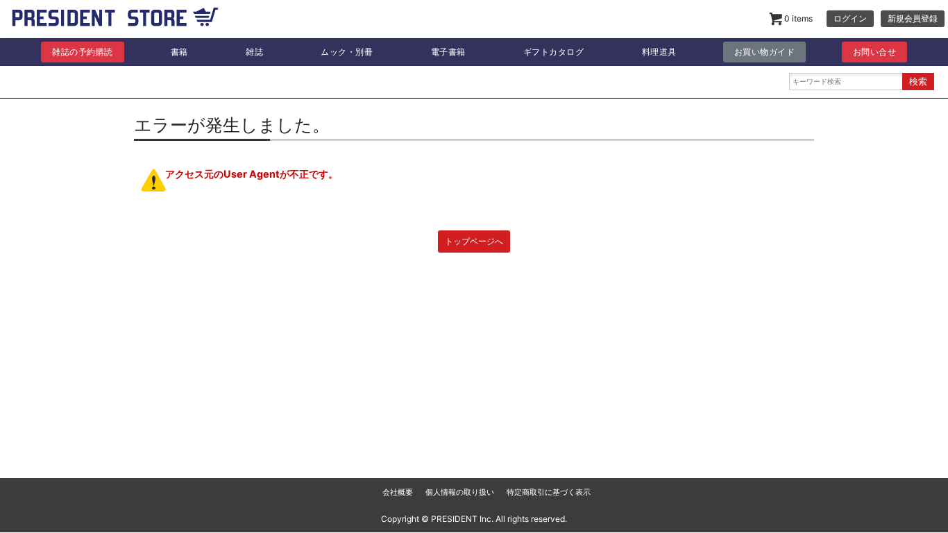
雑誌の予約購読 (82, 51)
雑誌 (254, 51)
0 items (797, 18)
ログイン (850, 18)
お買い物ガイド (764, 51)
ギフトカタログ (553, 51)
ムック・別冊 (347, 51)
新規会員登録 (913, 18)
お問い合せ (875, 51)
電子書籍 (448, 51)
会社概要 (397, 492)
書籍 (179, 51)
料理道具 (659, 51)
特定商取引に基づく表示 (549, 492)
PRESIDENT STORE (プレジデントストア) (115, 21)
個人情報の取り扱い (459, 492)
